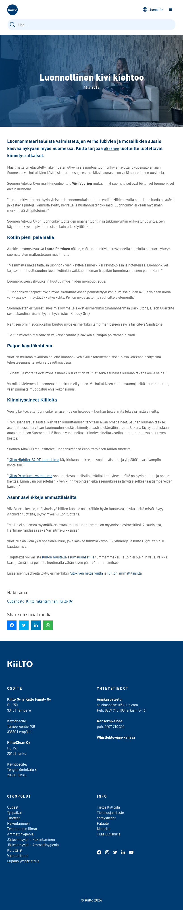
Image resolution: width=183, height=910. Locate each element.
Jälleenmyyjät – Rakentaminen (31, 839)
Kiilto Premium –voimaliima (30, 475)
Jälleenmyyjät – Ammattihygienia (33, 844)
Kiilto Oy (66, 601)
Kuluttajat (14, 850)
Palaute (103, 823)
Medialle (104, 828)
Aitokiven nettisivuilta (86, 573)
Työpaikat (14, 812)
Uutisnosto (15, 601)
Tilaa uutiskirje (108, 833)
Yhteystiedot (106, 817)
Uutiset (12, 807)
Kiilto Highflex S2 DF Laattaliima (34, 459)
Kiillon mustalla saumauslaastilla (68, 556)
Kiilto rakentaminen (42, 601)
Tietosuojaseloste (110, 812)
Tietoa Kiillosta (108, 807)
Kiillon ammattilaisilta (124, 573)
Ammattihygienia (20, 833)
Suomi (154, 9)
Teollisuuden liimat (22, 828)
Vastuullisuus (17, 855)
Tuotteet (13, 817)
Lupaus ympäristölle (23, 860)
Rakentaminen (18, 823)
